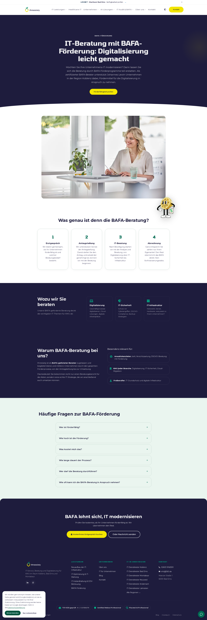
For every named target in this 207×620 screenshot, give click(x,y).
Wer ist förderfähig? (69, 427)
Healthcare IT (75, 9)
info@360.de (166, 571)
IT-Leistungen (58, 9)
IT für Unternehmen (107, 571)
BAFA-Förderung (78, 588)
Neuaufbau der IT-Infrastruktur (78, 568)
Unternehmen (90, 9)
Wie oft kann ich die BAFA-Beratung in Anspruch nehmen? (89, 482)
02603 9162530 (167, 567)
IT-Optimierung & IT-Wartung (80, 575)
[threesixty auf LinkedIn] (27, 582)
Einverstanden (13, 613)
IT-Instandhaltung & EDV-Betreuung (82, 582)
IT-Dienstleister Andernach (138, 584)
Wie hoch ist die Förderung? (74, 438)
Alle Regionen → (134, 592)
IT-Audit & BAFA (124, 9)
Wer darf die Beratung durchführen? (78, 471)
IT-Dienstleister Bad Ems (137, 571)
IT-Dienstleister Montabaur (138, 576)
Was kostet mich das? (70, 449)
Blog (101, 576)
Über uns (139, 9)
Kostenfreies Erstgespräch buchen (88, 534)
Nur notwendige (29, 613)
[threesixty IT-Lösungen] (32, 9)
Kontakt (151, 9)
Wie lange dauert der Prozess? (75, 460)
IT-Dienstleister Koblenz (137, 567)
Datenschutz (177, 615)
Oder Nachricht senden (124, 534)
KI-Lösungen (107, 9)
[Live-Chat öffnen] (201, 614)
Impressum (166, 615)
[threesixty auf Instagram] (33, 582)
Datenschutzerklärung (16, 608)
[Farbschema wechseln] (165, 9)
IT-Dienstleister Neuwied (137, 580)
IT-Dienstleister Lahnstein (137, 588)
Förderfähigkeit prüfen (103, 92)
